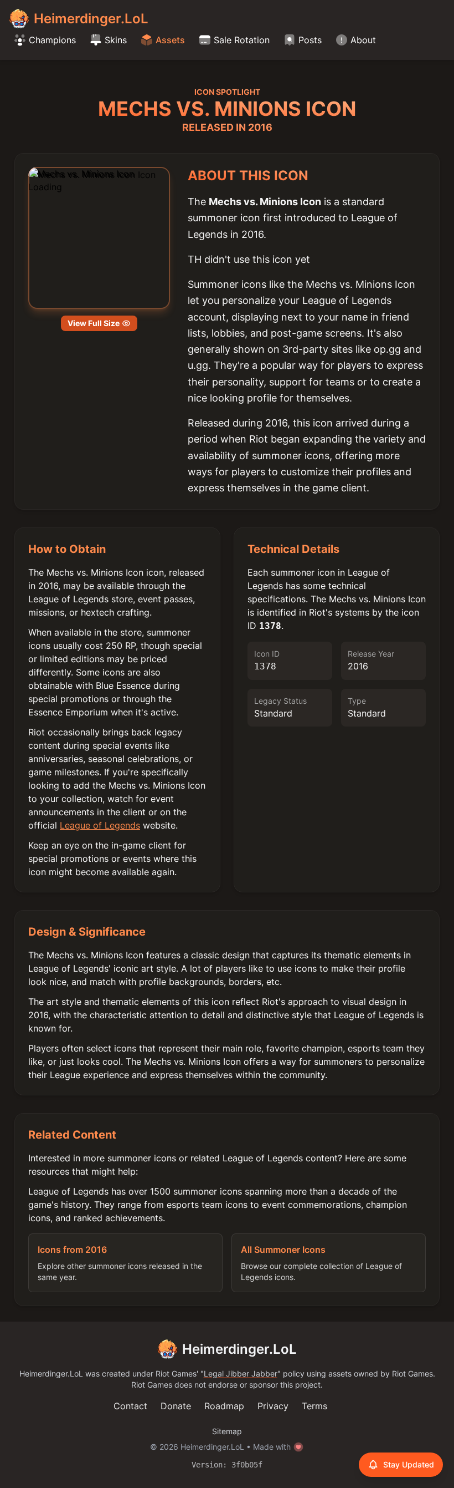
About (363, 39)
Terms (314, 1405)
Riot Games (176, 1373)
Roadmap (224, 1405)
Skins (116, 39)
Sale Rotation (242, 39)
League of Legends (100, 825)
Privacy (272, 1405)
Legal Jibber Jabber (240, 1373)
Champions (52, 39)
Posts (310, 39)
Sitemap (227, 1431)
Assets (170, 39)
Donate (176, 1405)
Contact (130, 1405)
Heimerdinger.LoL (239, 1349)
